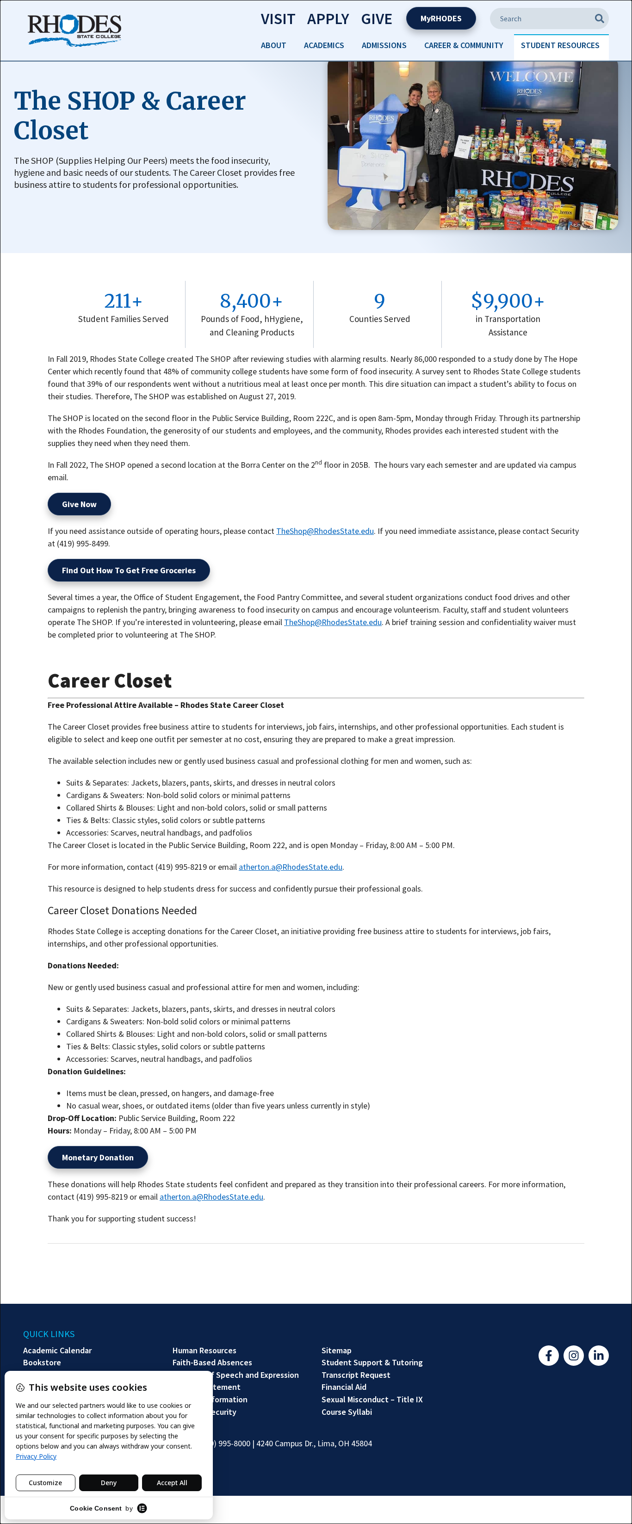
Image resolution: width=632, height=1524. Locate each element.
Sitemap (337, 1350)
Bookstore (42, 1362)
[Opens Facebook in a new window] (549, 1355)
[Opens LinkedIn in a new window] (599, 1355)
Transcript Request (356, 1375)
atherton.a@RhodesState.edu (290, 866)
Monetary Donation (98, 1157)
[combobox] (549, 18)
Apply (328, 18)
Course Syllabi (347, 1412)
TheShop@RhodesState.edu (325, 531)
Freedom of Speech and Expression (236, 1375)
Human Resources (204, 1350)
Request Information (210, 1399)
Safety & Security (204, 1412)
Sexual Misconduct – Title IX (372, 1399)
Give (376, 18)
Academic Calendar (57, 1350)
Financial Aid (344, 1387)
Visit (278, 18)
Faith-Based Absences (212, 1362)
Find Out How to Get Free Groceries (129, 570)
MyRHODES (441, 18)
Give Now (79, 504)
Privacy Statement (207, 1387)
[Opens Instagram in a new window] (574, 1355)
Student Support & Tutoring (372, 1362)
